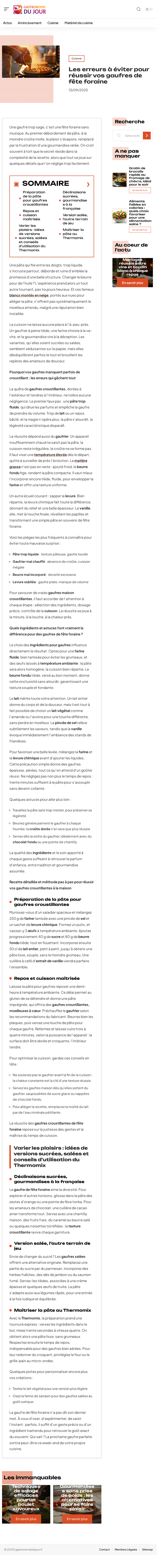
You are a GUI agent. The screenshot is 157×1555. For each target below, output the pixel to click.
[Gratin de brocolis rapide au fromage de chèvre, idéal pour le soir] (120, 180)
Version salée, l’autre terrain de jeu (75, 219)
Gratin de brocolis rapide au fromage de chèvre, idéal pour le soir (140, 176)
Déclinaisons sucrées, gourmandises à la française (75, 200)
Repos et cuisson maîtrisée (31, 215)
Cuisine (77, 58)
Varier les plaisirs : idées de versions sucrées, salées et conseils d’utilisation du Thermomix (33, 238)
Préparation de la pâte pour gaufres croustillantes (35, 198)
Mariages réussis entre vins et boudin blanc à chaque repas (132, 267)
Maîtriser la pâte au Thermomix (73, 234)
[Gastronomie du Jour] (29, 9)
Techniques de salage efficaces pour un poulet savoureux (26, 1497)
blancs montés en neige (28, 295)
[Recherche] (138, 9)
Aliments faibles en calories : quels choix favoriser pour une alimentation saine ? (140, 212)
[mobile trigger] (7, 9)
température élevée (50, 454)
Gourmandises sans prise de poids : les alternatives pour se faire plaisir (77, 1497)
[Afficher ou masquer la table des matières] (79, 184)
